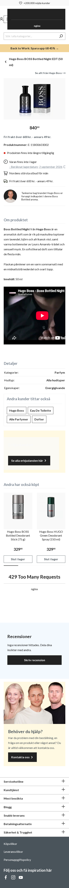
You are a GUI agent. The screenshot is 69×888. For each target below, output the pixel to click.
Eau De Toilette (40, 410)
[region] (34, 98)
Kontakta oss (20, 757)
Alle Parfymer (18, 419)
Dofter (39, 419)
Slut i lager (18, 559)
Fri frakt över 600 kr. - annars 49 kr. (27, 137)
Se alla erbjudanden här (27, 460)
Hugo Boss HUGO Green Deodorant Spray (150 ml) (51, 535)
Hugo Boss (16, 410)
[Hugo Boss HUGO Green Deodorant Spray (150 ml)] (51, 507)
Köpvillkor (10, 843)
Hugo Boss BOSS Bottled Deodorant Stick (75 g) (18, 535)
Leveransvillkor (13, 851)
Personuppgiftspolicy (17, 859)
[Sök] (61, 36)
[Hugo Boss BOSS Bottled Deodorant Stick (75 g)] (18, 507)
